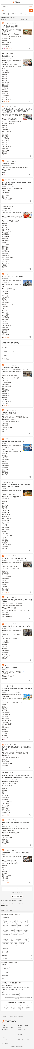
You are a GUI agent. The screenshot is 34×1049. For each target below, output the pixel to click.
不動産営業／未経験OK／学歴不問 (13, 441)
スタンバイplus (5, 1039)
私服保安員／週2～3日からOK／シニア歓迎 (16, 626)
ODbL (25, 997)
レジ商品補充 (6, 209)
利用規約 (20, 1027)
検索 (31, 10)
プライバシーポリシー (22, 1029)
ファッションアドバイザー (10, 367)
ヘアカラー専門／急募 (9, 413)
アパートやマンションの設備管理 (12, 276)
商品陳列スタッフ (7, 56)
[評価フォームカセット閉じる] (32, 1002)
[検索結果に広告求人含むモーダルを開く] (5, 19)
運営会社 (20, 1032)
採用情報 (20, 1034)
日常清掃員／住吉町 (8, 164)
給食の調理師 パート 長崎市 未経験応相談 (15, 853)
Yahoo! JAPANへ (5, 1043)
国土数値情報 (29, 997)
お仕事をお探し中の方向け (7, 1027)
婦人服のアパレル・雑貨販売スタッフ (14, 558)
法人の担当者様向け (6, 1029)
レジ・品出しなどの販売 (10, 26)
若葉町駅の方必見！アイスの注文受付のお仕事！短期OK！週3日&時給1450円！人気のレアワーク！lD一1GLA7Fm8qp (17, 777)
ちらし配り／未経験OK (9, 668)
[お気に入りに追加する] (30, 48)
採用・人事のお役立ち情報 (23, 1039)
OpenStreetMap (9, 997)
